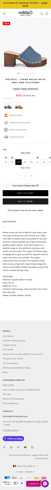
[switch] (16, 483)
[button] (37, 484)
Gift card (7, 394)
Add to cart (25, 193)
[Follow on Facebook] (4, 447)
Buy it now (25, 201)
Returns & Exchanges (13, 399)
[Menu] (18, 480)
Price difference (10, 403)
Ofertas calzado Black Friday (16, 368)
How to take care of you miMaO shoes (21, 390)
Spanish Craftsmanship (14, 340)
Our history (8, 336)
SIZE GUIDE (8, 385)
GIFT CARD (8, 349)
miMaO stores (9, 345)
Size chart (25, 152)
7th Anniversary (10, 363)
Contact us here (10, 430)
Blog (5, 372)
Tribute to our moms (13, 358)
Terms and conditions (19, 455)
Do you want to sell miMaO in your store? (23, 354)
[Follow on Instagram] (11, 447)
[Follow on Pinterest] (18, 447)
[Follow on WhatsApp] (32, 447)
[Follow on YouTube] (25, 447)
